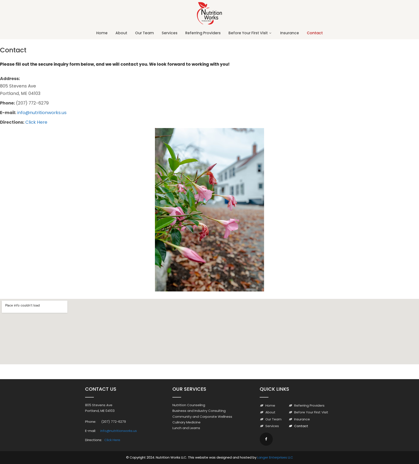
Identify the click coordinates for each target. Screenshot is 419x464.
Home (102, 33)
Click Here (36, 122)
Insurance (289, 33)
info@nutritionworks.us (42, 113)
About (121, 33)
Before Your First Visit (248, 33)
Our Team (144, 33)
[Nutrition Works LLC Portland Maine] (209, 25)
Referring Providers (203, 33)
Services (169, 33)
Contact (315, 33)
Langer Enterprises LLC (275, 457)
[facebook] (266, 439)
